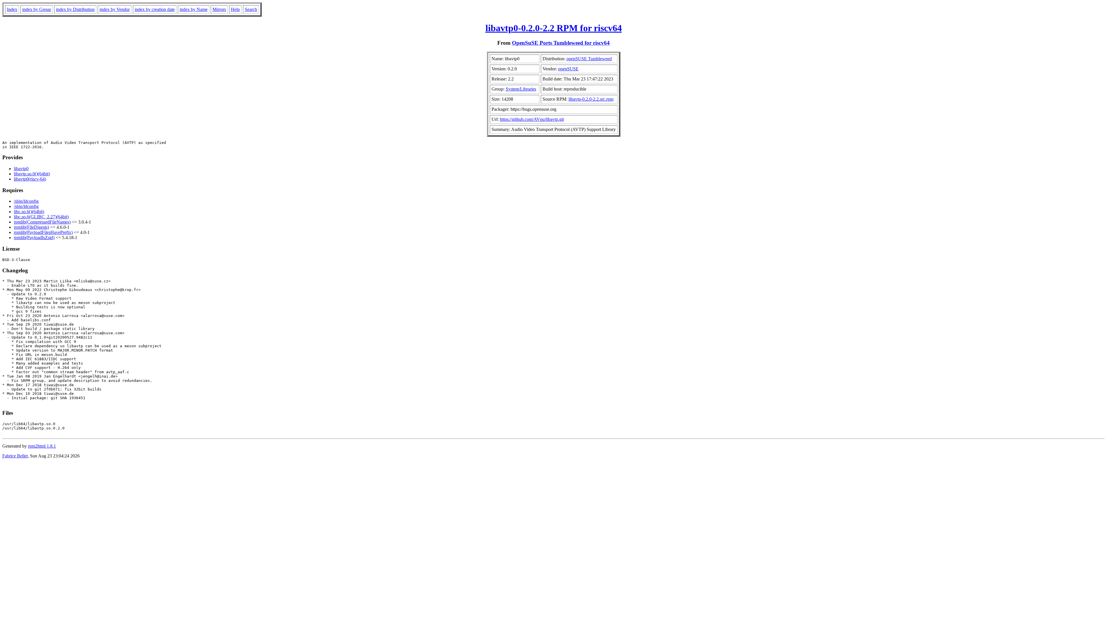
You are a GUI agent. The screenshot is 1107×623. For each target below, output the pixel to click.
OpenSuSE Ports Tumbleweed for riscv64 (561, 43)
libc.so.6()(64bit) (29, 211)
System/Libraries (521, 89)
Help (235, 9)
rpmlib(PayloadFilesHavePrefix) (43, 232)
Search (251, 9)
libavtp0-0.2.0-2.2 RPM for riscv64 (553, 28)
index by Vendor (114, 9)
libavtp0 (21, 168)
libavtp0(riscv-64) (30, 179)
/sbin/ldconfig (26, 201)
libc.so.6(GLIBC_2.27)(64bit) (41, 216)
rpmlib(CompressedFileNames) (42, 221)
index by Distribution (75, 9)
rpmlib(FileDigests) (31, 227)
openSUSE (568, 68)
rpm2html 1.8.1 (42, 446)
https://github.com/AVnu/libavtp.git (532, 119)
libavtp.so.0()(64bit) (32, 173)
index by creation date (155, 9)
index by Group (36, 9)
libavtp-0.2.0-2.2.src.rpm (590, 99)
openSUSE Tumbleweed (589, 58)
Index (12, 9)
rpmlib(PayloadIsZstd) (34, 237)
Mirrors (219, 9)
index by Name (194, 9)
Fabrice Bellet (15, 455)
